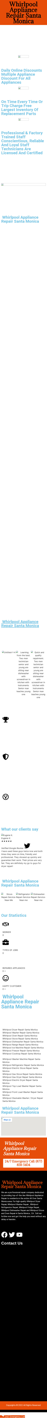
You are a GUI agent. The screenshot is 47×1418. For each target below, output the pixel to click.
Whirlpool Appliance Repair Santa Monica (20, 623)
